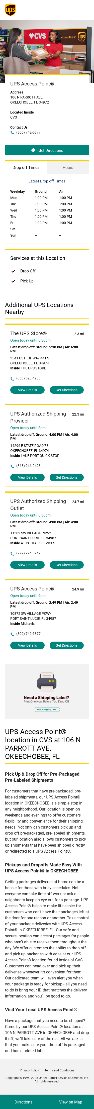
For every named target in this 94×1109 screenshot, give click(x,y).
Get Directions (50, 150)
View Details (27, 390)
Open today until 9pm (28, 595)
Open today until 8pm (28, 428)
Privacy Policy (29, 1070)
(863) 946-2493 (28, 466)
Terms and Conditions (59, 1070)
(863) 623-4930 (28, 378)
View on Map (70, 1102)
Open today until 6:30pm (30, 340)
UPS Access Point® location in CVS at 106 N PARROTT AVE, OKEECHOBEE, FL (43, 744)
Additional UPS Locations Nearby (39, 308)
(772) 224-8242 (28, 553)
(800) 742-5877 (28, 132)
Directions (23, 1102)
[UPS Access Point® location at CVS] (47, 717)
